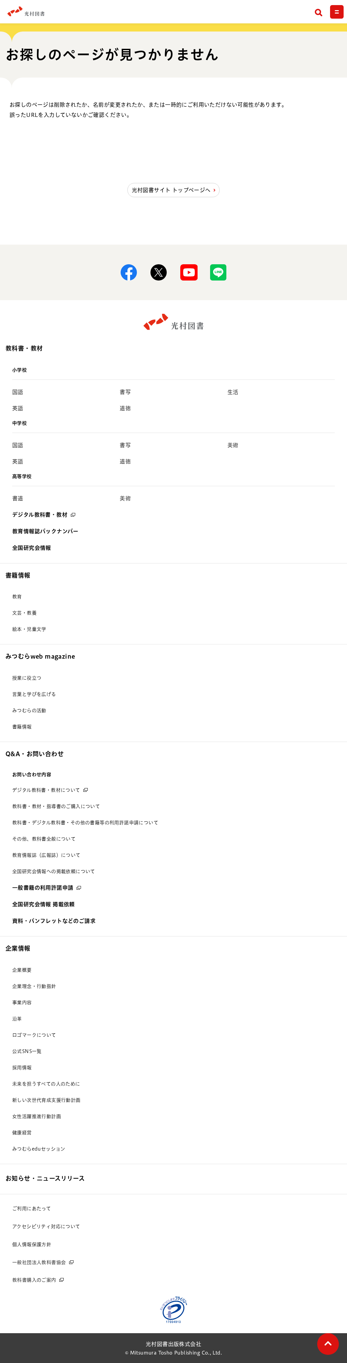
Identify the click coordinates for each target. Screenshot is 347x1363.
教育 (17, 596)
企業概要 (22, 970)
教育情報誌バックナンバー (45, 531)
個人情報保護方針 (31, 1244)
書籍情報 (17, 575)
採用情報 (22, 1067)
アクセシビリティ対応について (46, 1226)
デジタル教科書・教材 (39, 514)
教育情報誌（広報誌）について (46, 855)
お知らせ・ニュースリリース (45, 1178)
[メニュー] (337, 12)
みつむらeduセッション (38, 1149)
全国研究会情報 (31, 548)
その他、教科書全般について (44, 839)
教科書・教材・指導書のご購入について (56, 806)
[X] (158, 272)
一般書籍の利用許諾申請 (42, 887)
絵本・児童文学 (29, 629)
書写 (125, 392)
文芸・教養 (24, 613)
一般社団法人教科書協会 (39, 1262)
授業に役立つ (26, 678)
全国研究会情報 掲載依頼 (43, 904)
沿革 (17, 1018)
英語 (17, 408)
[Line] (218, 272)
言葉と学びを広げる (34, 694)
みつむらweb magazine (40, 656)
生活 (233, 392)
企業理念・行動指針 (34, 986)
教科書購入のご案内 (34, 1280)
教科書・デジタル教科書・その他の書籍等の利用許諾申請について (85, 822)
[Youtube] (188, 272)
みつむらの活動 (29, 710)
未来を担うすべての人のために (46, 1083)
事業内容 (22, 1002)
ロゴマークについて (34, 1035)
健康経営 (22, 1132)
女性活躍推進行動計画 (36, 1116)
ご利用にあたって (31, 1208)
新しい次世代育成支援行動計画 (46, 1100)
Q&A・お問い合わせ (34, 754)
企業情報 (17, 948)
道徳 (125, 408)
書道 (17, 498)
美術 (233, 445)
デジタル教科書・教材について (46, 790)
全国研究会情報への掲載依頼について (53, 871)
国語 (17, 392)
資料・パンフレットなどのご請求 (54, 921)
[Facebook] (129, 272)
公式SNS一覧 (27, 1051)
